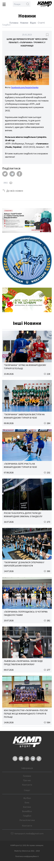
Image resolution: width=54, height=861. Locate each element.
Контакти (27, 784)
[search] (27, 4)
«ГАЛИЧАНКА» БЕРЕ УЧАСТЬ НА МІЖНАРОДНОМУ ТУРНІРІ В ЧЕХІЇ (20, 465)
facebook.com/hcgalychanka (24, 87)
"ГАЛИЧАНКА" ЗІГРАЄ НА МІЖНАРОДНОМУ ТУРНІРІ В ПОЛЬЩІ (25, 367)
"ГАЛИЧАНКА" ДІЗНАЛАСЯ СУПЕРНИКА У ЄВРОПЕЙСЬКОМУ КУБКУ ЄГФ (24, 564)
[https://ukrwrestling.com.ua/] (27, 260)
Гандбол (27, 815)
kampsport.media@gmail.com (29, 833)
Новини (24, 22)
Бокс (27, 802)
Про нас (27, 780)
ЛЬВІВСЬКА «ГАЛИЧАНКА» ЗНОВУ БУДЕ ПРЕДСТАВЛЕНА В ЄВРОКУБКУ (23, 663)
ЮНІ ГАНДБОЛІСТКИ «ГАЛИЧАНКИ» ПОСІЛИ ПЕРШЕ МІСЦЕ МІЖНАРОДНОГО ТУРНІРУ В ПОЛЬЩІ (26, 713)
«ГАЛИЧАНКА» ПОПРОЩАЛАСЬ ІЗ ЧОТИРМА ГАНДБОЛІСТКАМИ (25, 613)
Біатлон (27, 806)
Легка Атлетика (27, 820)
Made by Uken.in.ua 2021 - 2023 (27, 851)
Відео (33, 22)
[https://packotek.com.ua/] (27, 220)
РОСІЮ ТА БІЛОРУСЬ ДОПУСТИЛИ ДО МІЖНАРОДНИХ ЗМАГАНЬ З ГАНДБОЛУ (23, 515)
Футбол (27, 798)
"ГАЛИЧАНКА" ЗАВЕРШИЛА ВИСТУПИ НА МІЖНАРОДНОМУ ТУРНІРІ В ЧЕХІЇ (24, 416)
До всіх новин (14, 190)
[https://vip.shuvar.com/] (27, 300)
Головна (13, 22)
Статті (41, 22)
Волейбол (27, 811)
